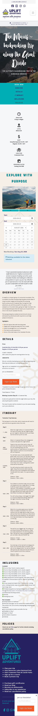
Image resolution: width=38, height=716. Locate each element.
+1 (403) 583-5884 (16, 1)
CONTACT (24, 1)
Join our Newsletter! (7, 371)
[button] (33, 12)
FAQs (12, 627)
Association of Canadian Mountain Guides (20, 590)
